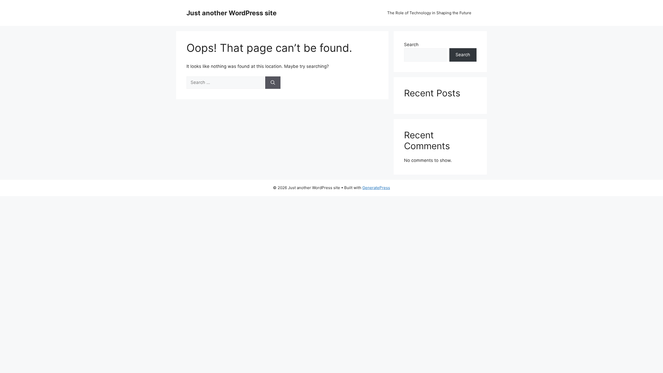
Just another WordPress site (231, 13)
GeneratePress (376, 187)
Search (411, 44)
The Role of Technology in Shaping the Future (429, 12)
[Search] (272, 82)
